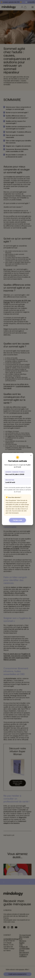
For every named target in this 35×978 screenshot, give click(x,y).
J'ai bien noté (17, 520)
